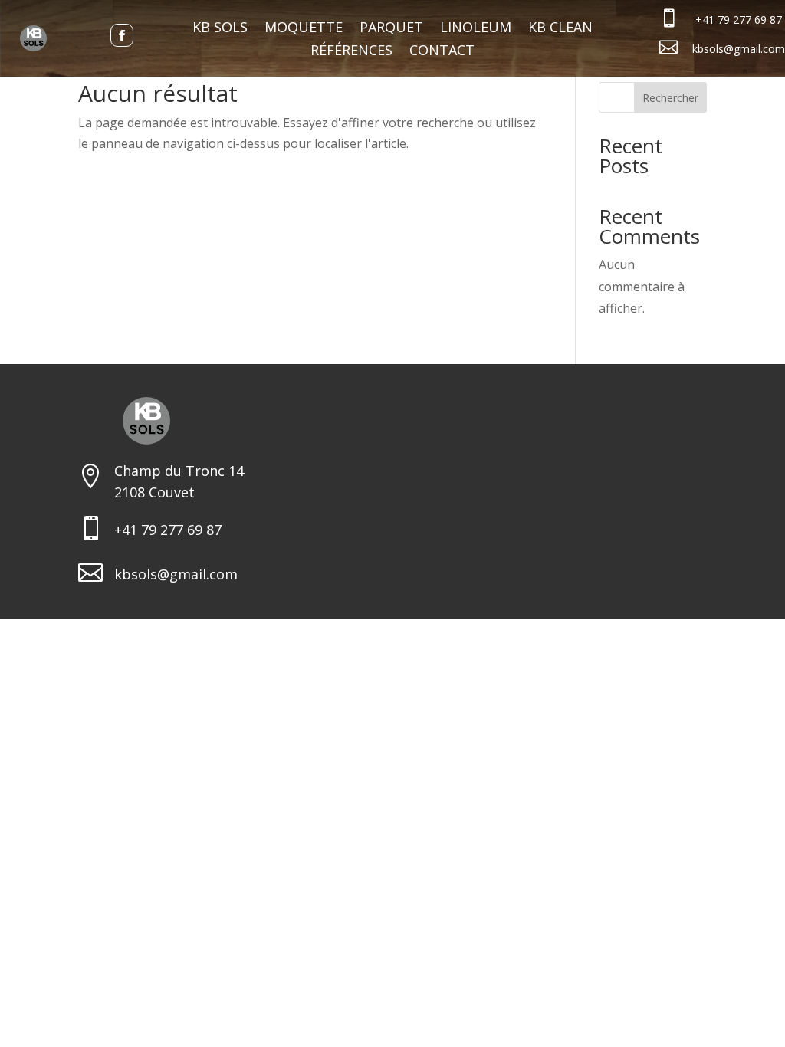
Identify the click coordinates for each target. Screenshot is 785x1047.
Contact (442, 51)
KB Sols (220, 28)
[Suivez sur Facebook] (121, 35)
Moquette (303, 28)
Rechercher (670, 97)
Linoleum (475, 28)
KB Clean (560, 28)
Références (351, 51)
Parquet (391, 28)
